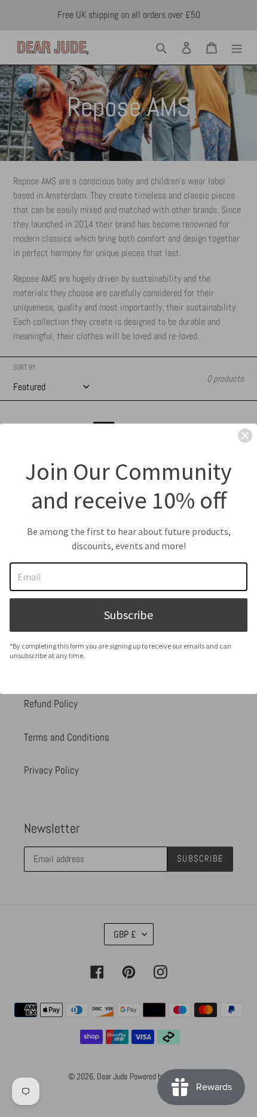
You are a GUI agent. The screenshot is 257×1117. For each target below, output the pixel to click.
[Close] (245, 435)
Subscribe (128, 614)
